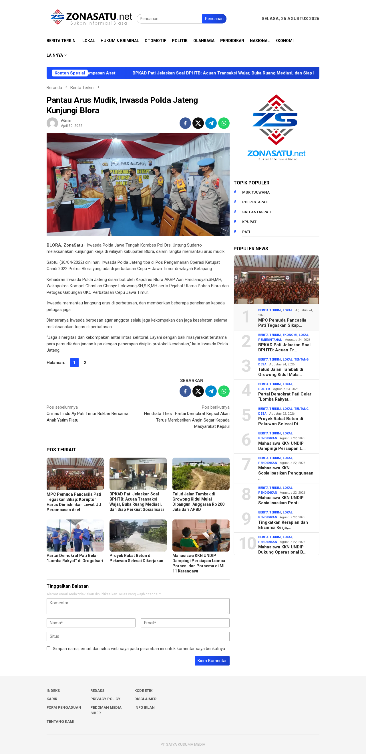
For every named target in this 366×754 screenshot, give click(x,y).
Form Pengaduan (64, 707)
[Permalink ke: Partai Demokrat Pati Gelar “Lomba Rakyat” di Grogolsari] (75, 535)
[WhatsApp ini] (224, 123)
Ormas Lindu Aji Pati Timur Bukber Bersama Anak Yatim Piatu (87, 414)
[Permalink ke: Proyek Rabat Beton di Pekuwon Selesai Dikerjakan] (138, 535)
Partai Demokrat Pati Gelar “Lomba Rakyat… (284, 396)
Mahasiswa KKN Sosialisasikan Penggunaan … (285, 473)
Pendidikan (267, 438)
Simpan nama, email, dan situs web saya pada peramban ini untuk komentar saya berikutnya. (139, 648)
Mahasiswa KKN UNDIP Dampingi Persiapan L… (282, 446)
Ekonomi (290, 335)
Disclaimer (145, 699)
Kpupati (250, 222)
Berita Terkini (269, 310)
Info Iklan (144, 707)
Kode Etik (143, 690)
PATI (246, 232)
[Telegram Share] (211, 123)
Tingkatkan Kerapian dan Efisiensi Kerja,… (283, 525)
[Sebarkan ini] (185, 123)
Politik (264, 389)
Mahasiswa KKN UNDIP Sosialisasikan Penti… (281, 500)
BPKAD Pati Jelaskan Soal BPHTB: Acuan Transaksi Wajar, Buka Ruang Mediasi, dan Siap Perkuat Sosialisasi (215, 73)
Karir (52, 699)
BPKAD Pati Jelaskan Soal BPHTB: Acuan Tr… (284, 347)
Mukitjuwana (256, 192)
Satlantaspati (256, 212)
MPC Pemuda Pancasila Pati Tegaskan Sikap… (282, 323)
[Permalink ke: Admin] (52, 122)
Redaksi (98, 690)
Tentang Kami (60, 721)
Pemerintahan (270, 340)
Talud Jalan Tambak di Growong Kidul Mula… (280, 372)
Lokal (288, 310)
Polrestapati (255, 202)
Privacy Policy (105, 699)
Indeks (53, 690)
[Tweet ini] (198, 123)
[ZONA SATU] (92, 18)
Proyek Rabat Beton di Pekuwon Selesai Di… (280, 421)
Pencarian (214, 18)
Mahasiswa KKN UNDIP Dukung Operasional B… (282, 549)
